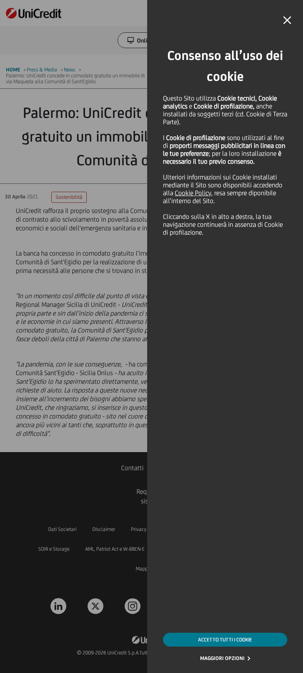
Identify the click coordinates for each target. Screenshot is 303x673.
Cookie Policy (193, 193)
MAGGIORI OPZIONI (222, 658)
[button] (287, 20)
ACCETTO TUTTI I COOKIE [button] (225, 640)
